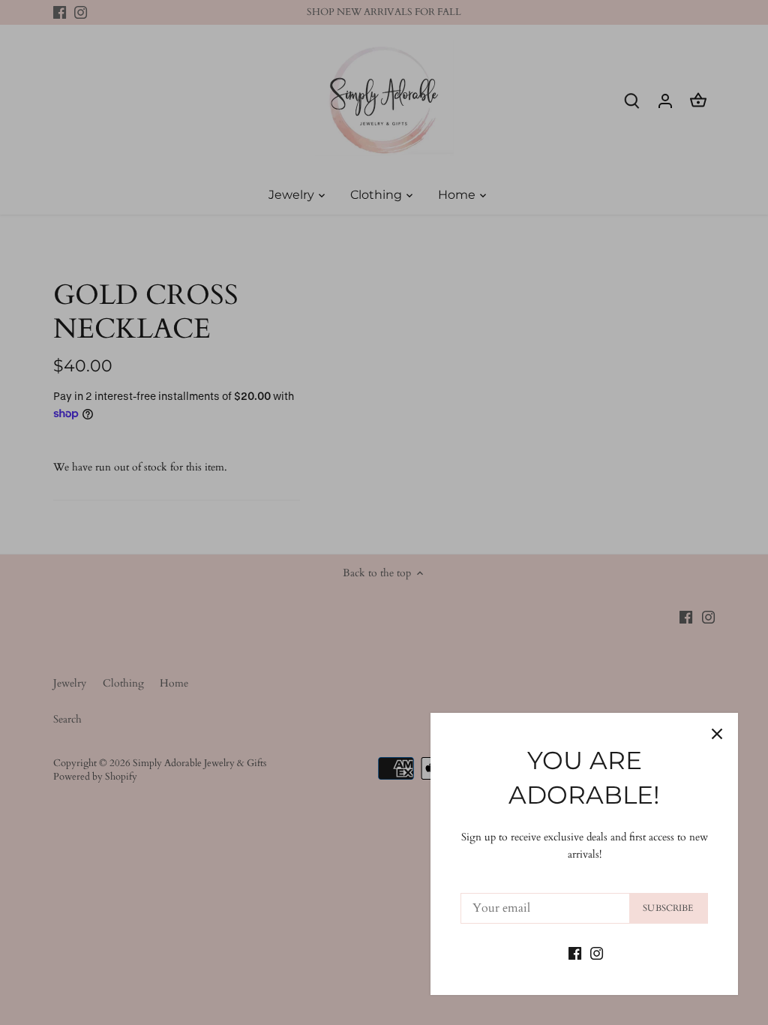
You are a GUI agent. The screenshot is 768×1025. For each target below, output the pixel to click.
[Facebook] (574, 952)
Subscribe (668, 908)
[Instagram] (596, 952)
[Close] (717, 733)
